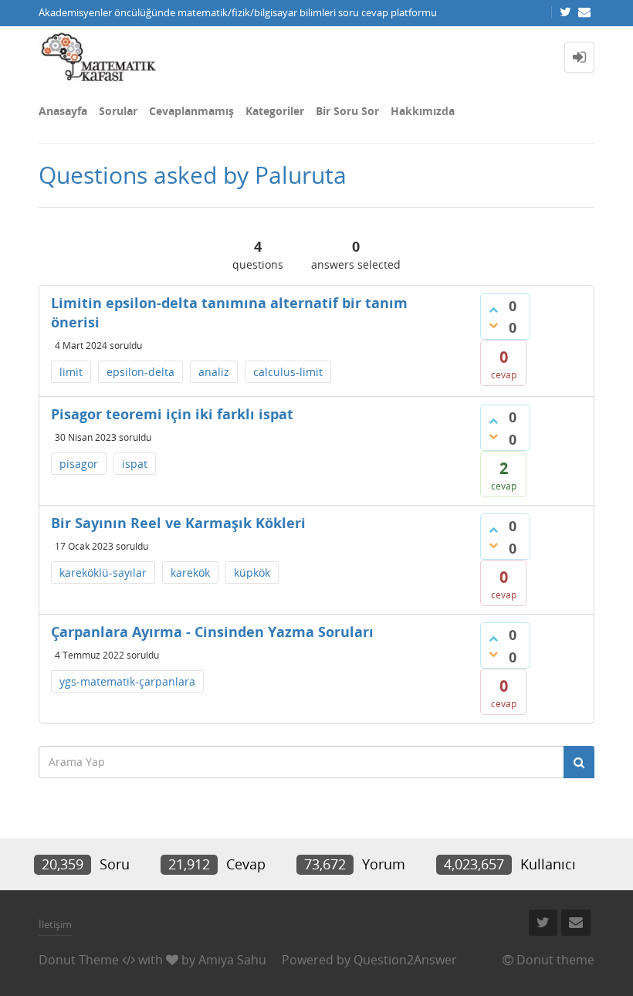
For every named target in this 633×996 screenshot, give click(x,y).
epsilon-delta (140, 371)
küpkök (252, 572)
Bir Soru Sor (347, 110)
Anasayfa (63, 110)
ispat (134, 463)
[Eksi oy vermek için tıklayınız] (493, 325)
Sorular (118, 110)
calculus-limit (288, 371)
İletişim (55, 924)
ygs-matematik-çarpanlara (127, 681)
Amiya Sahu (232, 959)
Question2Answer (405, 959)
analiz (213, 371)
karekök (190, 572)
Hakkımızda (423, 110)
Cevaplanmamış (191, 110)
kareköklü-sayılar (103, 572)
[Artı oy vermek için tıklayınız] (493, 309)
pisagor (78, 463)
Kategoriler (274, 110)
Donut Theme (79, 959)
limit (71, 371)
